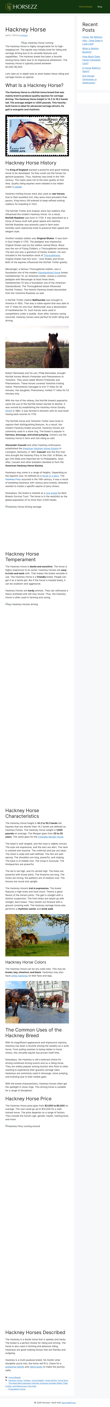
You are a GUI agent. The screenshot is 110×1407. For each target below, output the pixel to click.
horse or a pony (50, 476)
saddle (18, 187)
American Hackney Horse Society (41, 448)
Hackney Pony (13, 479)
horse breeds (38, 1380)
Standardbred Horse (49, 272)
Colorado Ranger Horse (50, 836)
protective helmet (14, 1366)
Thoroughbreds (52, 255)
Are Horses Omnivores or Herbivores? (89, 79)
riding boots (36, 1366)
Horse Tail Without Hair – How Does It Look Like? (92, 40)
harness (27, 1380)
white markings (19, 975)
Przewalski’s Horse (16, 1389)
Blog (100, 6)
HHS (8, 410)
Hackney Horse (15, 1380)
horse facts (63, 1380)
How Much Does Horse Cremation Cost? (91, 60)
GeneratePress (68, 1402)
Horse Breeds (85, 6)
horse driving (51, 1380)
